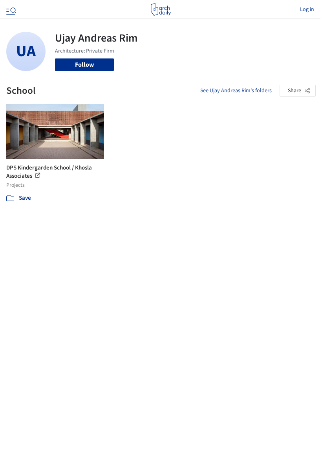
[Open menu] (10, 9)
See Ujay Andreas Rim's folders (236, 90)
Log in (307, 9)
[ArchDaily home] (161, 9)
